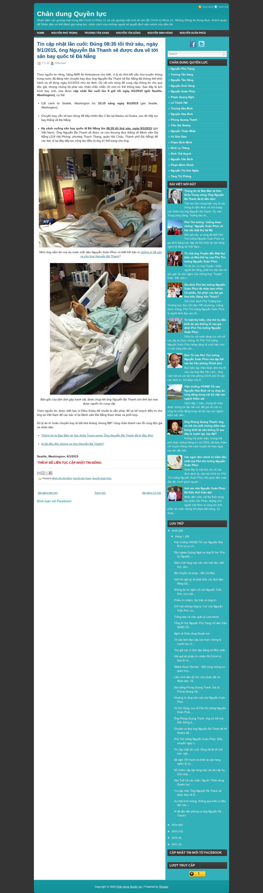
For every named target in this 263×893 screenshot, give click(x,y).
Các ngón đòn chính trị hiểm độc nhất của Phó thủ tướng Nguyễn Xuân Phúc (205, 461)
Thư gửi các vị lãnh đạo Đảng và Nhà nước (199, 650)
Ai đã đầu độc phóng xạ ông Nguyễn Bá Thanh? (72, 443)
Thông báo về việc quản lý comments (196, 617)
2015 (175, 530)
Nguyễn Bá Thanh (82, 478)
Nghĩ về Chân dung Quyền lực (192, 633)
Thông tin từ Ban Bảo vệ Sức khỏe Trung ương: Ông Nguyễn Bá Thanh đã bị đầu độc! (97, 435)
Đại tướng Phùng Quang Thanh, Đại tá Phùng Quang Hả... (196, 689)
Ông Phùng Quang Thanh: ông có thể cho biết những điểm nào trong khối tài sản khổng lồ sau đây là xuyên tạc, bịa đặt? (204, 428)
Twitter (223, 7)
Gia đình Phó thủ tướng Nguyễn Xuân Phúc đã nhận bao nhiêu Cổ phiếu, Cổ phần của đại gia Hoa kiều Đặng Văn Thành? (204, 291)
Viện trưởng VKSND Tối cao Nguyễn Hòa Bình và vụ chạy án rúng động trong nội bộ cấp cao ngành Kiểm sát (204, 392)
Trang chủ (100, 492)
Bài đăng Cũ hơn (151, 492)
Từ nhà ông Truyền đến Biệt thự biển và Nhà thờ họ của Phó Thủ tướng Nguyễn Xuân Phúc (205, 257)
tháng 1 (180, 536)
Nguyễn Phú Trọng (64, 32)
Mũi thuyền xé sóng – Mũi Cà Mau (194, 573)
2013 (175, 831)
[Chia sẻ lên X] (47, 473)
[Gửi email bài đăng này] (39, 473)
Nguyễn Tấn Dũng (128, 32)
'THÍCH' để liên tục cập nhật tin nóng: (69, 462)
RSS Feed (208, 7)
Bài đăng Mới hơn (48, 492)
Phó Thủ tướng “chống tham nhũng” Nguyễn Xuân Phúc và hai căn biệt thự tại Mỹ (203, 226)
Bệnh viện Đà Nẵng (62, 478)
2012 (175, 838)
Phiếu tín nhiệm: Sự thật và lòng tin (195, 600)
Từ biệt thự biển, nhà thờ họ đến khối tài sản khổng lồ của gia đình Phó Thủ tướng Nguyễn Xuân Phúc (205, 326)
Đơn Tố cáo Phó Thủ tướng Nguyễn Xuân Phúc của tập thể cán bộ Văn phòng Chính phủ (204, 359)
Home (40, 32)
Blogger (163, 886)
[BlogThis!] (43, 473)
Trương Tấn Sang (96, 32)
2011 (175, 844)
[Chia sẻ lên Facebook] (50, 473)
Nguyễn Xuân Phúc (193, 32)
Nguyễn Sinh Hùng (160, 32)
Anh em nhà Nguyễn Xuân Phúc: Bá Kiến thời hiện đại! (205, 490)
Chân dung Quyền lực (72, 13)
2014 (175, 825)
